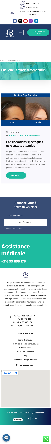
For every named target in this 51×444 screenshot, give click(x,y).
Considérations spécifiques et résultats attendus (24, 144)
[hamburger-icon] (21, 32)
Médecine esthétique (31, 135)
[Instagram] (31, 21)
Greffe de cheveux (16, 135)
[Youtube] (25, 21)
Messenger (18, 420)
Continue (15, 175)
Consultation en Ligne (38, 32)
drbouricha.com (20, 412)
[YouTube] (36, 418)
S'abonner (27, 222)
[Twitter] (28, 418)
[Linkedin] (36, 21)
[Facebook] (15, 21)
